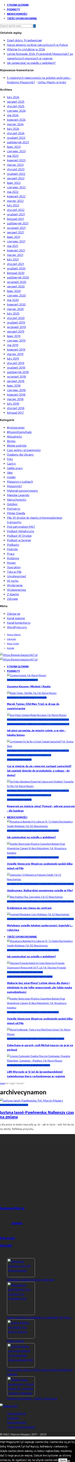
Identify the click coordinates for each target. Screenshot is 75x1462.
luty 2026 (13, 97)
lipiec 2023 (14, 147)
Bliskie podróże (17, 445)
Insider (11, 477)
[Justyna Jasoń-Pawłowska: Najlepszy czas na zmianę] (31, 1100)
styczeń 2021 (15, 264)
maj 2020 (13, 300)
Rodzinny (13, 558)
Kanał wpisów (16, 618)
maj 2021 (12, 246)
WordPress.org (17, 627)
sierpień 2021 (15, 232)
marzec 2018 (15, 399)
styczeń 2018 (15, 408)
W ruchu (12, 581)
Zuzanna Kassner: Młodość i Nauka (29, 686)
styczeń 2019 (15, 363)
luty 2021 (13, 259)
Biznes (11, 441)
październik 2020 (18, 277)
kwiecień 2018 (16, 394)
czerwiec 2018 (16, 390)
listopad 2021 (15, 219)
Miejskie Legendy (18, 495)
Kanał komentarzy (19, 622)
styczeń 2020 (16, 318)
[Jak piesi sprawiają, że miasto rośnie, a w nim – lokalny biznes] (36, 715)
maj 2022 (12, 192)
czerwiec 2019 (16, 340)
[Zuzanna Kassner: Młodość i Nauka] (26, 675)
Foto (10, 459)
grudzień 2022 (16, 174)
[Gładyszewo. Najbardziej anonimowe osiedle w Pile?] (41, 879)
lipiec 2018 (14, 385)
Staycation (14, 567)
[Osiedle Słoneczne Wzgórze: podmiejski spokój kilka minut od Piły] (41, 852)
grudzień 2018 (16, 367)
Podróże (12, 549)
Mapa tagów (13, 643)
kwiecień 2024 (16, 120)
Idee (10, 472)
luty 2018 (13, 403)
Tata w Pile (14, 572)
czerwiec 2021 (16, 241)
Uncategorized (16, 576)
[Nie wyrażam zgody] (68, 1460)
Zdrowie (12, 599)
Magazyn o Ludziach (20, 481)
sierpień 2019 (15, 331)
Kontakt (10, 648)
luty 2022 (13, 205)
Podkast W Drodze (19, 535)
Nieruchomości (17, 13)
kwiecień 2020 (16, 304)
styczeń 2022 (15, 210)
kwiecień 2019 (16, 349)
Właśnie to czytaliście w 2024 (26, 49)
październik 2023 (18, 142)
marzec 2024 (15, 124)
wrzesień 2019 (16, 327)
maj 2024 (12, 115)
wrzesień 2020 (16, 282)
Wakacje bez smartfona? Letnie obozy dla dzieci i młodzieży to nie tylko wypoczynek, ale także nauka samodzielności (39, 988)
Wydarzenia (14, 585)
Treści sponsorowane (22, 18)
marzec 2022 (15, 201)
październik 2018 (18, 372)
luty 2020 (13, 313)
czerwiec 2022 (16, 187)
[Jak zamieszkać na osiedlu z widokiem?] (41, 826)
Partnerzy (13, 508)
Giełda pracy (15, 468)
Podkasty (13, 9)
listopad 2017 (15, 412)
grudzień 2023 (16, 138)
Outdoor (12, 504)
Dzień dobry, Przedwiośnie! (24, 40)
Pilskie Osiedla (16, 513)
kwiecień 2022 (16, 196)
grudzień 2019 (16, 322)
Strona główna (18, 4)
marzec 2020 (15, 309)
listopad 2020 (15, 273)
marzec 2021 (15, 255)
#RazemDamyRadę (19, 432)
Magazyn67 (14, 486)
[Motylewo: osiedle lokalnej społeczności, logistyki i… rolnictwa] (38, 914)
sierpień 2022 (15, 178)
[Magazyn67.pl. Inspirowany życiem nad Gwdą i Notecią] (19, 655)
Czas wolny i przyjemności (24, 450)
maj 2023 (12, 156)
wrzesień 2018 (16, 376)
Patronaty (11, 639)
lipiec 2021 (13, 237)
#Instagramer (16, 427)
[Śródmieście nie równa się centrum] (35, 896)
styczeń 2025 (15, 106)
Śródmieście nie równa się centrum (29, 907)
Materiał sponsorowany (22, 490)
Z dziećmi (13, 594)
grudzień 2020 (16, 268)
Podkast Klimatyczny (20, 531)
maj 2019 (12, 345)
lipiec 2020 (14, 291)
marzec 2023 (15, 165)
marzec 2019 (15, 354)
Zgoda (63, 1460)
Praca (10, 554)
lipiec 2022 (14, 183)
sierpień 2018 (15, 381)
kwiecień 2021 (16, 250)
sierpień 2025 (15, 101)
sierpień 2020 (16, 286)
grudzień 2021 (16, 214)
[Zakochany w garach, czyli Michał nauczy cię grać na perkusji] (41, 1034)
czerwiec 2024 (16, 110)
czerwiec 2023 (16, 151)
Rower (11, 563)
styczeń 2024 (15, 133)
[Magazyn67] (9, 1406)
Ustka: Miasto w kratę (52, 82)
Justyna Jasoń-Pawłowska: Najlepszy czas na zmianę (37, 1114)
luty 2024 (13, 129)
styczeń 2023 (15, 169)
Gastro (11, 463)
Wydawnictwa (16, 590)
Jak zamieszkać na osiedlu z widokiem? (31, 63)
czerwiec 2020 (16, 295)
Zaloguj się (13, 613)
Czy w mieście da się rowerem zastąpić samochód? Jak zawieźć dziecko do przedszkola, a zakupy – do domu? (39, 771)
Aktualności (14, 436)
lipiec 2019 (13, 336)
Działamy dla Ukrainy (20, 454)
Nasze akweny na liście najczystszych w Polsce (37, 45)
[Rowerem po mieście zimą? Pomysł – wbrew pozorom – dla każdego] (41, 786)
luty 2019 (13, 358)
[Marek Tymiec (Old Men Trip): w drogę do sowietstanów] (32, 693)
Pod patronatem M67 (21, 526)
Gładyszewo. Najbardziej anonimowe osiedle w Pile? (40, 890)
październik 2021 (17, 223)
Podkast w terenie (19, 540)
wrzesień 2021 (16, 228)
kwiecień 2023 (16, 160)
